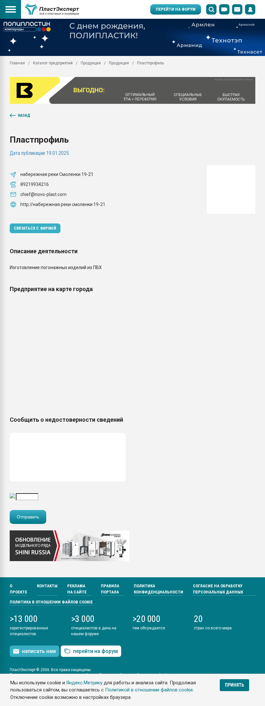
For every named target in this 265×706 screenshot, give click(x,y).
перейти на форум (95, 651)
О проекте (18, 589)
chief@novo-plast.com (43, 194)
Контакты (47, 585)
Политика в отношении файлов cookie (51, 602)
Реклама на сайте (77, 589)
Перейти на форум (176, 9)
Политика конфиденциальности (158, 589)
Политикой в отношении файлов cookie (149, 690)
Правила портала (110, 589)
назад (24, 115)
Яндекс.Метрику (84, 683)
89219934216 (34, 184)
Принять (234, 685)
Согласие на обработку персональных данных (218, 589)
